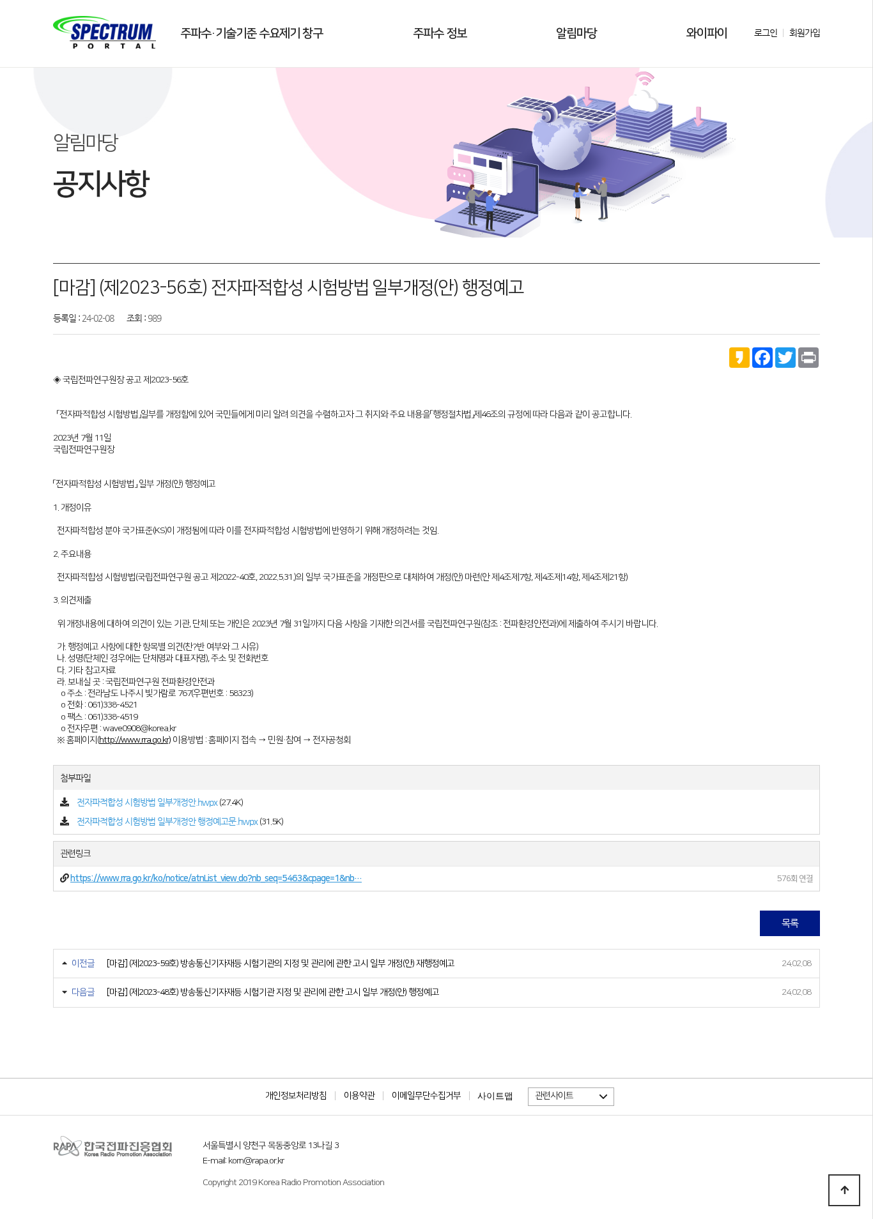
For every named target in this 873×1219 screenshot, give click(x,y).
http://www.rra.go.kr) (135, 740)
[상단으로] (844, 1190)
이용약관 (359, 1095)
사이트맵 (495, 1095)
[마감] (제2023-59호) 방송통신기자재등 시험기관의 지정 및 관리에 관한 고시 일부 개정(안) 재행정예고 (280, 963)
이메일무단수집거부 (426, 1095)
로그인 (765, 32)
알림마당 (576, 33)
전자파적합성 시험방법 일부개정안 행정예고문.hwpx (167, 821)
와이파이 (706, 33)
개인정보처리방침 (296, 1095)
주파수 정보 (440, 33)
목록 (790, 923)
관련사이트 (554, 1096)
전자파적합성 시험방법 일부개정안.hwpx (147, 802)
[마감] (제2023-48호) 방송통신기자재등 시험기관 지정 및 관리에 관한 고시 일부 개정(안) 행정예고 (273, 992)
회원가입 (804, 32)
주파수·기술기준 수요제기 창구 (251, 33)
